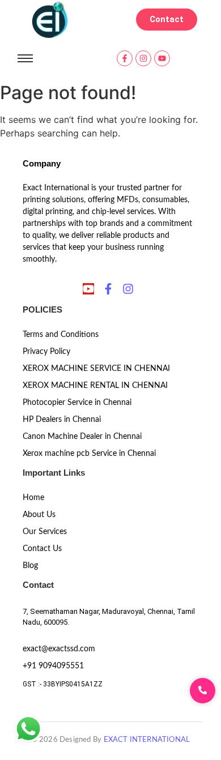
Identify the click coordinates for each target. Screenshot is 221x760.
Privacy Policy (46, 352)
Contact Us (42, 549)
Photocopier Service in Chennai (77, 403)
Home (33, 498)
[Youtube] (162, 58)
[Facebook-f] (125, 58)
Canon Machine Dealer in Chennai (82, 437)
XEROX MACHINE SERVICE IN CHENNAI (96, 369)
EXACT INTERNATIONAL (147, 740)
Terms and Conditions (61, 335)
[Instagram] (143, 58)
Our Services (45, 532)
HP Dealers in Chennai (62, 420)
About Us (39, 515)
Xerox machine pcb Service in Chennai (89, 454)
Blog (30, 566)
